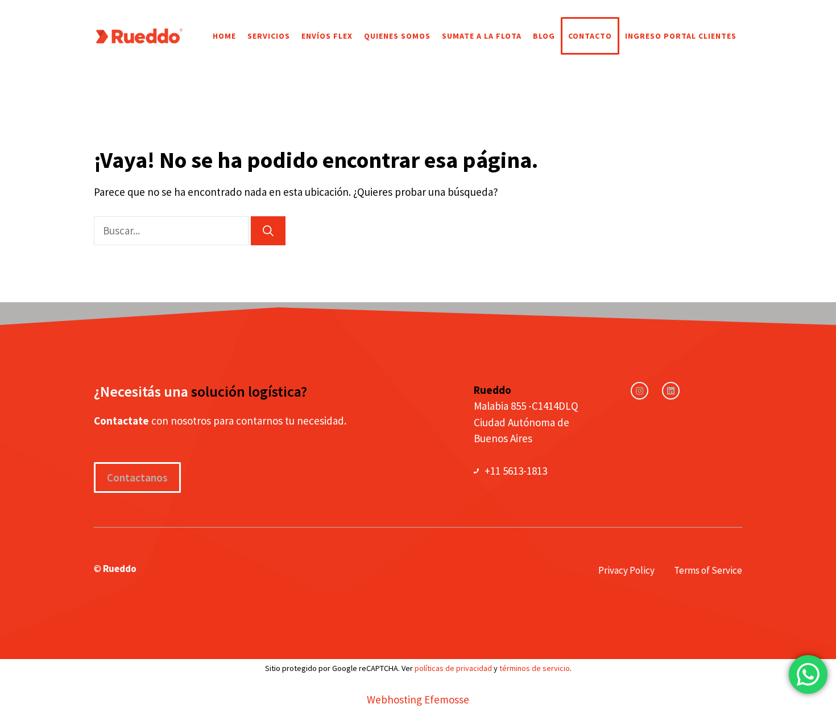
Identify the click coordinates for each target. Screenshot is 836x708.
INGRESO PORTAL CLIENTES (680, 36)
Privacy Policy (626, 570)
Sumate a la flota (482, 36)
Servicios (268, 36)
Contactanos (137, 477)
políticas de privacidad (453, 668)
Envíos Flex (327, 36)
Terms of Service (708, 570)
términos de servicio (534, 668)
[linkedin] (671, 391)
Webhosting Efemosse (418, 699)
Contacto (590, 36)
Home (224, 36)
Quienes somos (397, 36)
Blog (544, 36)
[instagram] (639, 391)
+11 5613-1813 (516, 471)
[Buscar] (268, 230)
